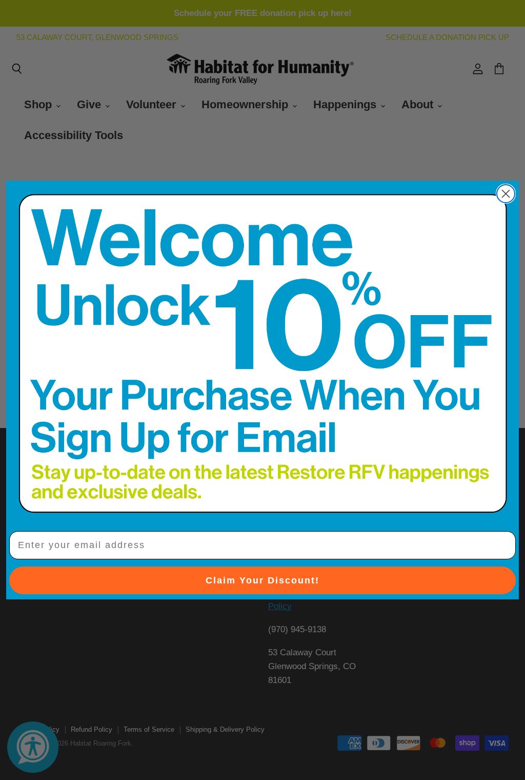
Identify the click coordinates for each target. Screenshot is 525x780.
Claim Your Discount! (262, 580)
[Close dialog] (506, 194)
